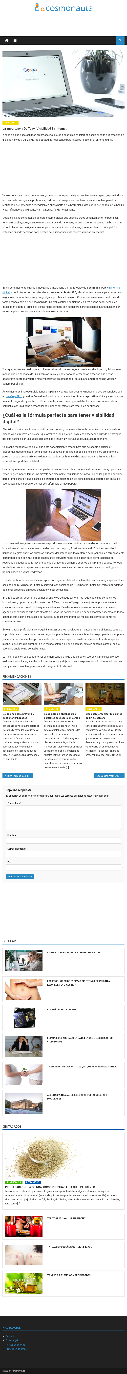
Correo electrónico (17, 848)
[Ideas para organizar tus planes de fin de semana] (105, 694)
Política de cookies (15, 1344)
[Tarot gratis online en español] (23, 1226)
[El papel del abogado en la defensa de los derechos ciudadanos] (23, 1046)
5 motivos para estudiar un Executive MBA (74, 952)
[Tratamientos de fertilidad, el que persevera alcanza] (23, 1074)
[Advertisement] (86, 20)
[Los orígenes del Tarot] (23, 1017)
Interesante (10, 123)
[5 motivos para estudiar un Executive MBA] (23, 960)
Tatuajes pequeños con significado (69, 1247)
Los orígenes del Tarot (61, 1009)
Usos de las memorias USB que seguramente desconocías (110, 776)
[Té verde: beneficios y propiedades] (23, 1283)
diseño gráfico (14, 396)
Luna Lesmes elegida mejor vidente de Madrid (20, 776)
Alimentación (14, 1182)
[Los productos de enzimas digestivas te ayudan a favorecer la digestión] (23, 989)
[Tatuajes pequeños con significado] (23, 1255)
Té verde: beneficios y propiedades (69, 1275)
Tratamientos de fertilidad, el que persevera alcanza (81, 1066)
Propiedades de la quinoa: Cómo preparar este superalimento (50, 1187)
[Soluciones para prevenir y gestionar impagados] (22, 694)
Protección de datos (16, 1349)
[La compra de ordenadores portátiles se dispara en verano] (63, 694)
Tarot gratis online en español (67, 1218)
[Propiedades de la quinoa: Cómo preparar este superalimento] (63, 1157)
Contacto (10, 1336)
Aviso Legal (12, 1340)
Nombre (11, 835)
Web (9, 862)
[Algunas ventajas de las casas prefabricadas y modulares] (23, 1103)
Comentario (14, 803)
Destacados (12, 1126)
